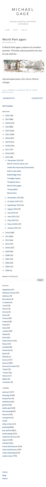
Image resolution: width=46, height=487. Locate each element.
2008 (7, 255)
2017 (7, 149)
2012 (7, 240)
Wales (4, 379)
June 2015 (11, 216)
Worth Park (12, 193)
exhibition (6, 401)
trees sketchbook (9, 449)
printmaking (7, 433)
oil (3, 421)
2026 (7, 115)
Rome (4, 344)
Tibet (4, 369)
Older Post (37, 98)
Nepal (4, 334)
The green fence (13, 182)
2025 (7, 119)
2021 (7, 134)
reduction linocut (9, 437)
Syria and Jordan (9, 366)
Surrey (5, 360)
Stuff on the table (14, 171)
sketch (28, 90)
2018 (7, 145)
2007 (7, 259)
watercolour (7, 92)
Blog (15, 30)
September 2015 (14, 205)
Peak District (7, 340)
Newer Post (9, 98)
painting (5, 427)
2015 (7, 157)
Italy (4, 324)
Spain (4, 353)
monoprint (6, 417)
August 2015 (12, 209)
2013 (7, 236)
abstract (5, 392)
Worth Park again (14, 185)
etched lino (6, 398)
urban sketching (8, 453)
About (24, 30)
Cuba (4, 305)
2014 (7, 232)
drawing (12, 90)
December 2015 (14, 160)
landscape (20, 90)
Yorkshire (6, 382)
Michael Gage (23, 11)
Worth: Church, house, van (17, 163)
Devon (5, 309)
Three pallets (12, 189)
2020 (7, 138)
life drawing (7, 411)
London (5, 331)
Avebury (5, 296)
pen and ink (6, 430)
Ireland (5, 321)
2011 (7, 244)
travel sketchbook (9, 446)
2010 (7, 247)
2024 (7, 123)
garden (5, 405)
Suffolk (5, 356)
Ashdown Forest (8, 293)
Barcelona (6, 299)
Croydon (5, 302)
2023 (7, 127)
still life (5, 443)
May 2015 (11, 220)
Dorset (5, 312)
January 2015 (13, 228)
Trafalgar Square (14, 178)
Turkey (5, 372)
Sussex (34, 90)
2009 (7, 251)
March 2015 (12, 224)
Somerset (6, 350)
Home (7, 30)
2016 (7, 153)
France (5, 318)
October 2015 (13, 201)
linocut (5, 414)
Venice (5, 376)
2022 (7, 130)
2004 (7, 270)
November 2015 (14, 197)
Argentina (6, 289)
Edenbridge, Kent (14, 174)
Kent (4, 328)
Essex (4, 315)
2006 (7, 263)
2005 (7, 266)
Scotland (5, 347)
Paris (4, 337)
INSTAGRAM (7, 106)
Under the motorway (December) (20, 167)
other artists (7, 424)
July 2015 (11, 213)
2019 (7, 142)
